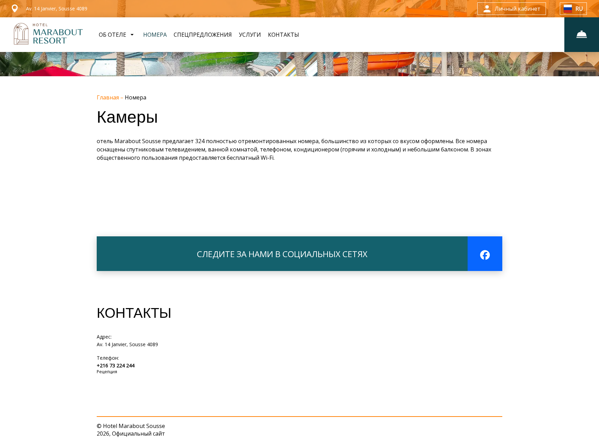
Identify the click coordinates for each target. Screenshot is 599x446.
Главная (108, 97)
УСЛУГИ (250, 34)
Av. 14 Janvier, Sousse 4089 (127, 344)
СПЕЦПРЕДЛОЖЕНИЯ (203, 34)
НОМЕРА (155, 34)
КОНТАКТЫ (283, 34)
